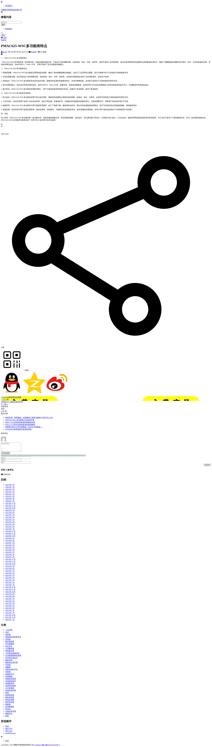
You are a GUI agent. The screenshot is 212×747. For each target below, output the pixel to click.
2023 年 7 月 (10, 571)
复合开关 (8, 646)
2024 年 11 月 (10, 534)
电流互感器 (9, 700)
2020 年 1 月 (10, 620)
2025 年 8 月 (10, 513)
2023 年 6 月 (10, 573)
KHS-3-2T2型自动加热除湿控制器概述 (20, 425)
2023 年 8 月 (10, 568)
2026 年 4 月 (10, 494)
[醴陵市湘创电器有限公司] (11, 10)
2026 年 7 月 (10, 487)
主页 (5, 38)
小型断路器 (9, 648)
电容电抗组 (9, 695)
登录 (3, 35)
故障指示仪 (9, 674)
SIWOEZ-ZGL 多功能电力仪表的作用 (19, 420)
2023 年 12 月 (10, 559)
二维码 (26, 370)
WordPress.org (10, 733)
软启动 (3, 40)
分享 (2, 347)
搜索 (3, 24)
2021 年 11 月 (10, 617)
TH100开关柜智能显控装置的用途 (18, 429)
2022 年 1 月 (10, 613)
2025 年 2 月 (10, 527)
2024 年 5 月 (10, 547)
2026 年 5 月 (10, 492)
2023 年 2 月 (10, 582)
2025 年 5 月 (10, 520)
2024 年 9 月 (10, 538)
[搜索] (106, 33)
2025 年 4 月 (10, 522)
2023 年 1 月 (10, 585)
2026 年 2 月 (10, 499)
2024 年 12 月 (10, 531)
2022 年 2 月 (10, 610)
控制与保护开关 (11, 669)
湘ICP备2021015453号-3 (51, 745)
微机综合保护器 (11, 662)
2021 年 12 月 (10, 615)
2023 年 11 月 (10, 561)
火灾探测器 (9, 688)
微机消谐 (8, 660)
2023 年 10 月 (10, 564)
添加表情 (6, 453)
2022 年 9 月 (10, 594)
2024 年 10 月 (10, 536)
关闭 (2, 409)
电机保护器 (9, 697)
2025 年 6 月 (10, 517)
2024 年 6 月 (10, 545)
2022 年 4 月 (10, 606)
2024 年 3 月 (10, 552)
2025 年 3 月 (10, 524)
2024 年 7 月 (10, 543)
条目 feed (8, 728)
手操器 (8, 665)
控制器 (8, 672)
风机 (7, 716)
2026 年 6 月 (10, 489)
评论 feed (8, 731)
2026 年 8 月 (10, 485)
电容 (7, 693)
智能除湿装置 (10, 679)
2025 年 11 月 (10, 506)
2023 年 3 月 (10, 580)
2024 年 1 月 (10, 557)
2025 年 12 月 (10, 503)
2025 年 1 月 (10, 529)
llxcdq (4, 52)
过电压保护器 (10, 711)
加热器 (8, 634)
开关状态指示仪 (11, 658)
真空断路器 (9, 707)
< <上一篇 (5, 399)
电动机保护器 (10, 690)
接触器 (8, 667)
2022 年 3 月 (10, 608)
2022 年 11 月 (10, 589)
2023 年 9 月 (10, 566)
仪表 (7, 632)
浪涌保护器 (9, 683)
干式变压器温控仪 (12, 653)
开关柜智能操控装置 (13, 655)
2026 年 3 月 (10, 496)
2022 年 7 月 (10, 599)
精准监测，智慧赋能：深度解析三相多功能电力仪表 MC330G (29, 418)
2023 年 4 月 (10, 578)
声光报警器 (9, 644)
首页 (7, 741)
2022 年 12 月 (10, 587)
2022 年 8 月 (10, 596)
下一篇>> (4, 404)
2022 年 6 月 (10, 601)
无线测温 (8, 676)
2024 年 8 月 (10, 541)
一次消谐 (8, 630)
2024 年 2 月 (10, 554)
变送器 (8, 639)
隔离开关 (8, 714)
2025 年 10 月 (10, 508)
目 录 (4, 411)
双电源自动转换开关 (13, 637)
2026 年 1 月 (10, 501)
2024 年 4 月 (10, 550)
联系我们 (8, 6)
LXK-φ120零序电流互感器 (11, 397)
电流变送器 (9, 702)
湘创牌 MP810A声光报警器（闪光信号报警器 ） (24, 427)
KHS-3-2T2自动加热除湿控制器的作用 (20, 422)
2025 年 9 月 (10, 510)
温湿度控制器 (10, 686)
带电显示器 (9, 651)
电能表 (8, 704)
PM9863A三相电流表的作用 (12, 402)
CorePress (37, 745)
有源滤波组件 (10, 681)
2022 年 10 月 (10, 592)
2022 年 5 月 (10, 603)
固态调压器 (9, 641)
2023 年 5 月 (10, 575)
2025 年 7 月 (10, 515)
